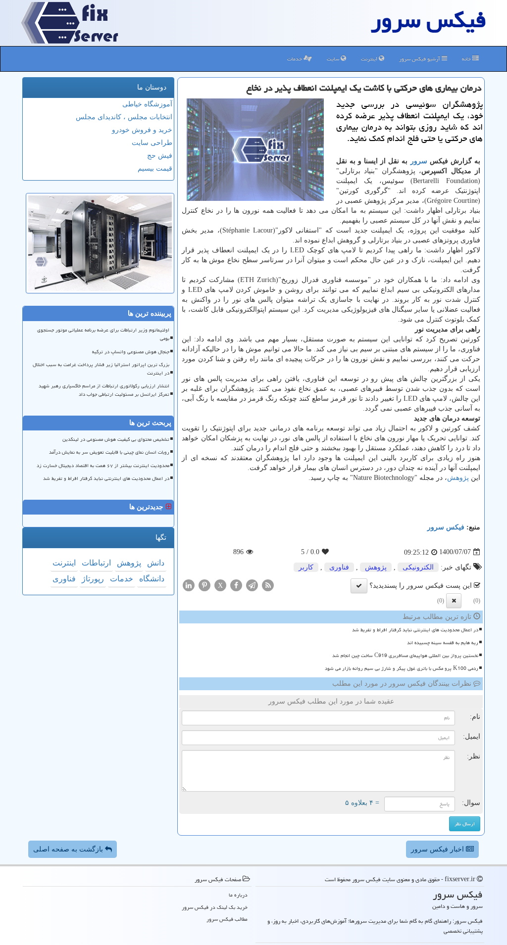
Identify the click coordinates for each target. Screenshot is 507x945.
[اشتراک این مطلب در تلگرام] (252, 584)
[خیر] (453, 600)
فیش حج (159, 155)
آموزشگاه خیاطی (147, 104)
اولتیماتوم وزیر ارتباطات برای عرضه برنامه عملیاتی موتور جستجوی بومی (103, 334)
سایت (334, 58)
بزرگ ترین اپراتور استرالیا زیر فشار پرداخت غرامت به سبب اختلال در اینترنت (101, 369)
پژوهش (458, 477)
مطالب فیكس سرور (227, 919)
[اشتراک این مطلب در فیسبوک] (236, 584)
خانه (467, 58)
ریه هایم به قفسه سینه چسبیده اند (442, 643)
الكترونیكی (418, 567)
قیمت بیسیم (155, 168)
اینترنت (370, 58)
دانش (155, 563)
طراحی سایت (152, 142)
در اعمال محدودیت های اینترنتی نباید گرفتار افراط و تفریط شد (415, 630)
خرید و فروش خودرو (142, 130)
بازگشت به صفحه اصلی (69, 849)
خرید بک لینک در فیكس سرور (215, 907)
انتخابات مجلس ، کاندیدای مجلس (124, 117)
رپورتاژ (93, 578)
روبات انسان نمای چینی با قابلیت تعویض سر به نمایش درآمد (109, 452)
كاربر (306, 567)
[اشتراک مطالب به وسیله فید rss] (268, 584)
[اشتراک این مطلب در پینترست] (204, 584)
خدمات (295, 58)
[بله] (359, 585)
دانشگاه (151, 578)
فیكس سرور (445, 527)
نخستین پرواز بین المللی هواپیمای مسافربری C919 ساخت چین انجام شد (405, 656)
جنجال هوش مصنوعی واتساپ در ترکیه (130, 352)
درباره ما (238, 895)
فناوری (339, 567)
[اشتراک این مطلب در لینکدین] (189, 584)
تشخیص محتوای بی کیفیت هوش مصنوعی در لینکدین (115, 439)
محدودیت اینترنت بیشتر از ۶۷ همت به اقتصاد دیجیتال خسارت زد (103, 466)
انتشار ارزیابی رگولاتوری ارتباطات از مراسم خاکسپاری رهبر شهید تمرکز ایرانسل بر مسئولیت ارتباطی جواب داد (104, 390)
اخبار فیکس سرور (438, 849)
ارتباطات (96, 563)
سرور (418, 161)
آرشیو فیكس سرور (420, 58)
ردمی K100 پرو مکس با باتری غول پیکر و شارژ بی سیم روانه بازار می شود (401, 668)
